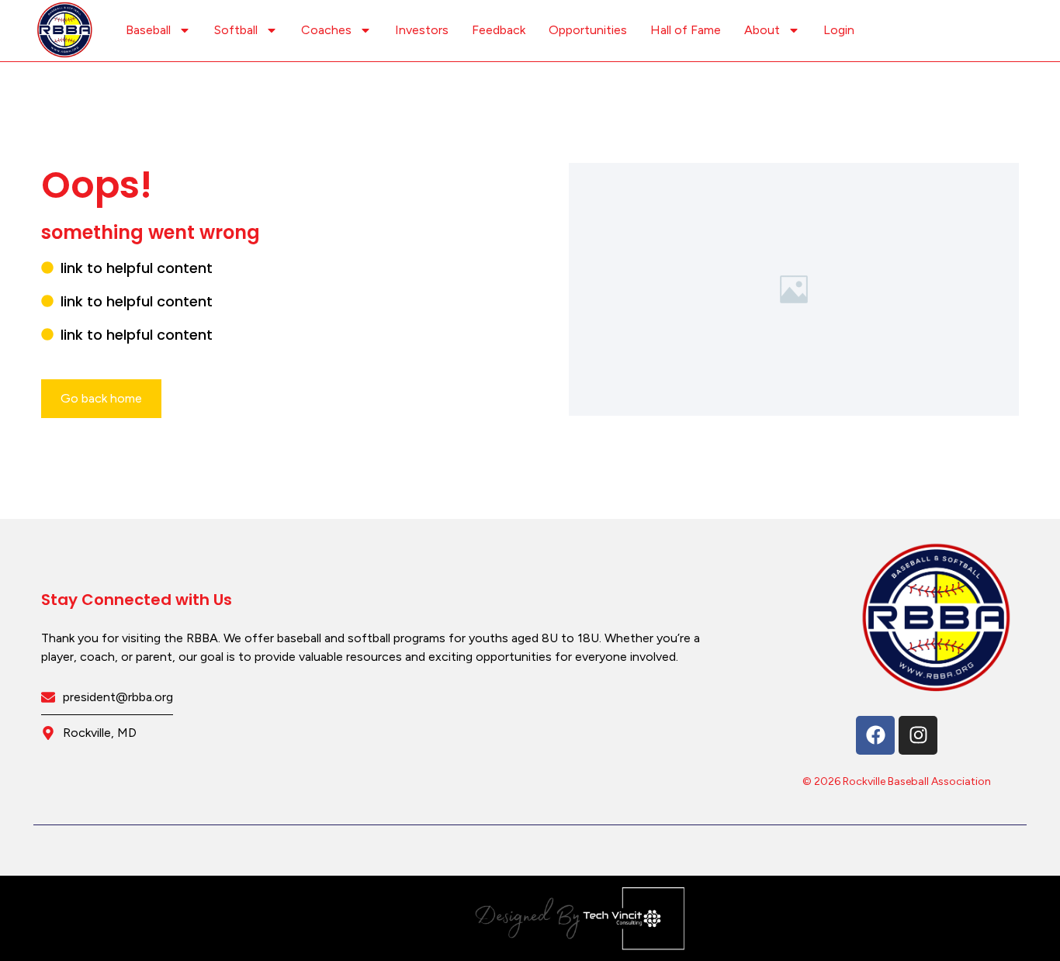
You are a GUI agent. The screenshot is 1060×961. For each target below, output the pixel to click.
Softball (236, 29)
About (762, 29)
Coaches (326, 29)
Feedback (498, 29)
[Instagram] (918, 735)
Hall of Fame (685, 29)
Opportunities (588, 29)
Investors (422, 29)
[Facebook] (875, 735)
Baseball (148, 29)
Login (838, 29)
